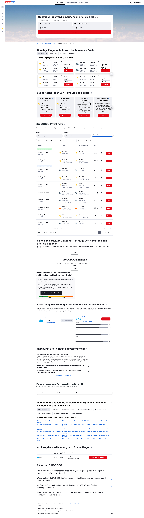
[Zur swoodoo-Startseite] (10, 2)
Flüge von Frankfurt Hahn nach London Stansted (72, 436)
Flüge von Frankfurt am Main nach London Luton (73, 425)
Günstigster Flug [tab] (42, 53)
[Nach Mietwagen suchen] (2, 13)
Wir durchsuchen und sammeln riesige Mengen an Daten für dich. (56, 511)
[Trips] (2, 23)
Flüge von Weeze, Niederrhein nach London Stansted (73, 432)
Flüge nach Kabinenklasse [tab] (85, 409)
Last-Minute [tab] (63, 53)
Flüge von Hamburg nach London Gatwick (48, 435)
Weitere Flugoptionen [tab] (76, 413)
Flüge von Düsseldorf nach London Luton (47, 424)
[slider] (113, 136)
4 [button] (108, 232)
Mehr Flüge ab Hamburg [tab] (44, 413)
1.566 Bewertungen (50, 322)
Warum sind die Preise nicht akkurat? (48, 513)
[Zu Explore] (2, 19)
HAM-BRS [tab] (74, 252)
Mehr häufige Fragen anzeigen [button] (63, 375)
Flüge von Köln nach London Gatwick (96, 424)
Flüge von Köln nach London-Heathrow (97, 431)
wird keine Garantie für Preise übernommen (75, 503)
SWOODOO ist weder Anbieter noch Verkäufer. (51, 508)
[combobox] (44, 20)
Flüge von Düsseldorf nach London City (97, 428)
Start (37, 43)
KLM (46, 318)
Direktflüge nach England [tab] (68, 409)
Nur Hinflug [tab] (72, 53)
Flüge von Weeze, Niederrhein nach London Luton (48, 439)
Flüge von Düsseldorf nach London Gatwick (98, 435)
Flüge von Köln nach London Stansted (72, 438)
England (54, 43)
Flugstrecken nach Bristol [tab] (101, 409)
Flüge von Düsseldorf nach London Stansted (98, 420)
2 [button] (102, 232)
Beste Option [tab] (53, 53)
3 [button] (105, 232)
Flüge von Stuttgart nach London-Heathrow (98, 438)
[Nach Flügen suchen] (2, 6)
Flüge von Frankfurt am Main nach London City (74, 420)
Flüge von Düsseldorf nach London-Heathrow (49, 431)
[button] (2, 2)
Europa (41, 43)
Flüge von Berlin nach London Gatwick (72, 428)
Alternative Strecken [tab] (43, 409)
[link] (46, 115)
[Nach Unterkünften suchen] (2, 10)
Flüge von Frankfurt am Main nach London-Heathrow (48, 428)
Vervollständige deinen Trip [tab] (61, 413)
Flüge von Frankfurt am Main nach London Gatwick (48, 421)
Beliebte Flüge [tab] (55, 409)
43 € (93, 16)
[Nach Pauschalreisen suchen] (2, 16)
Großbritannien (48, 43)
